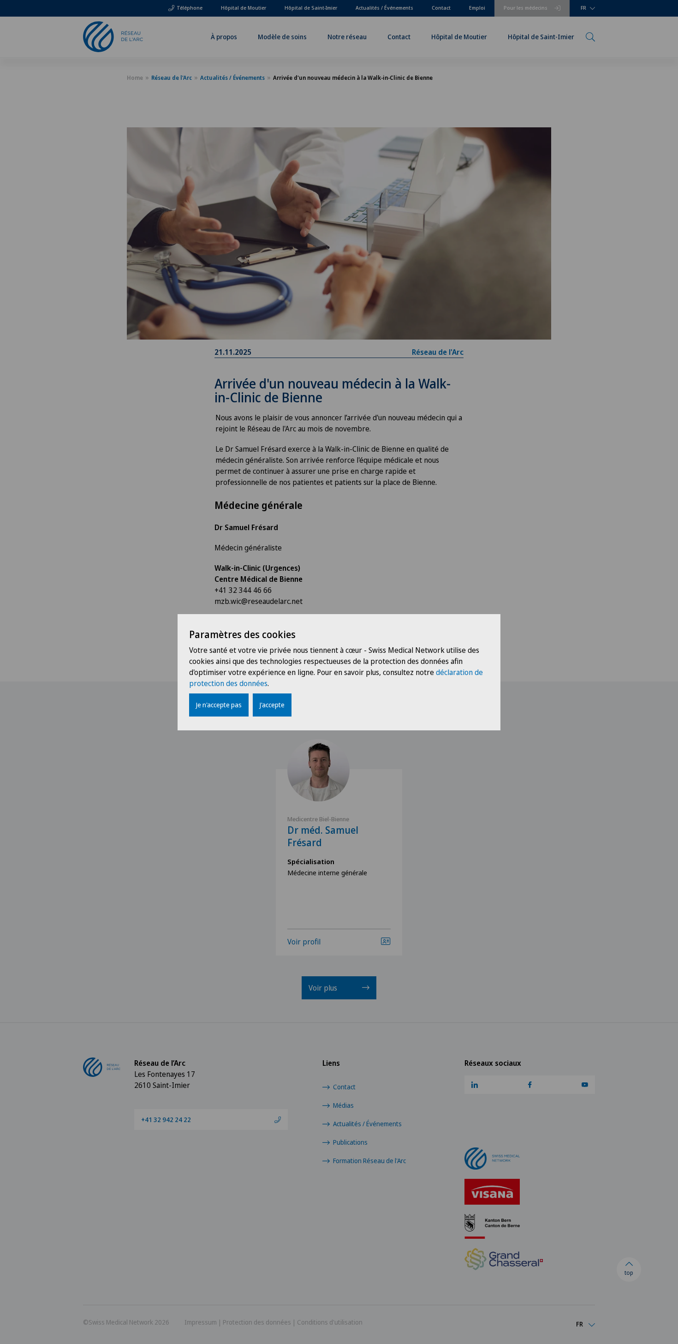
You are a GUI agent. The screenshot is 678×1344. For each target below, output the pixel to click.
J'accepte (272, 704)
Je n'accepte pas (219, 704)
